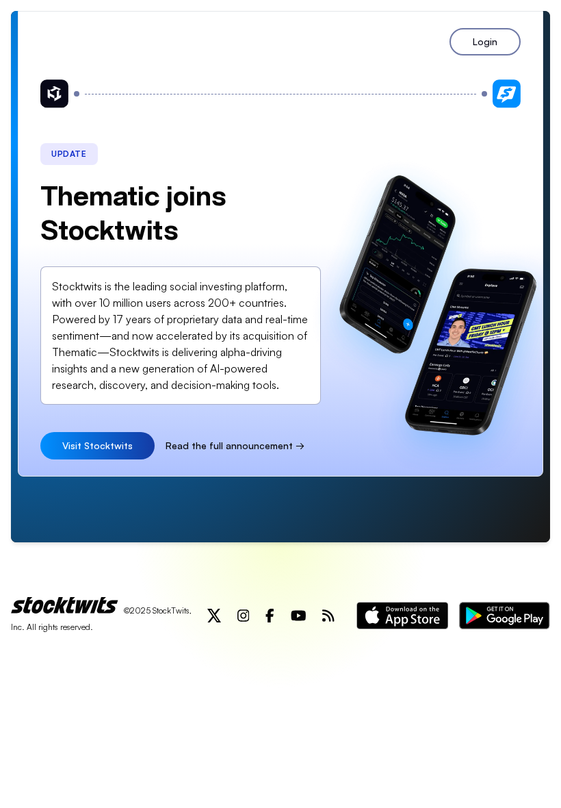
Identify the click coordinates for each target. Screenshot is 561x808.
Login (485, 41)
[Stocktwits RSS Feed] (328, 615)
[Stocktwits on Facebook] (269, 615)
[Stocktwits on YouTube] (298, 615)
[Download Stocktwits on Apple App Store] (402, 615)
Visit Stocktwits (97, 445)
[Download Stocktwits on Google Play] (504, 615)
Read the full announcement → (235, 445)
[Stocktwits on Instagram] (243, 615)
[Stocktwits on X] (214, 615)
